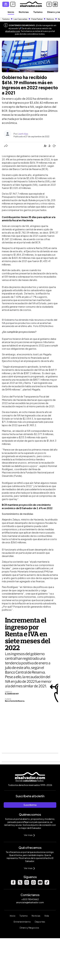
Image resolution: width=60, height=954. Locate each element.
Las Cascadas (20, 19)
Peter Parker (37, 19)
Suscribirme (30, 804)
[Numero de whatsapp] (33, 883)
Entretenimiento (22, 921)
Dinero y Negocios (29, 927)
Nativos (50, 19)
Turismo (38, 11)
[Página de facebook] (13, 883)
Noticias (24, 11)
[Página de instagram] (26, 883)
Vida (46, 915)
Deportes (40, 921)
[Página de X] (19, 883)
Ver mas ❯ (29, 834)
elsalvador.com (12, 31)
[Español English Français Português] (55, 4)
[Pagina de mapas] (49, 4)
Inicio (11, 11)
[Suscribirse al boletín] (5, 4)
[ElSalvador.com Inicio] (31, 3)
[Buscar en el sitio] (12, 4)
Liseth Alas (23, 133)
